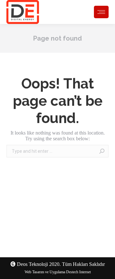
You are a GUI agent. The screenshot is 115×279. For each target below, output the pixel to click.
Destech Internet (78, 272)
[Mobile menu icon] (101, 12)
